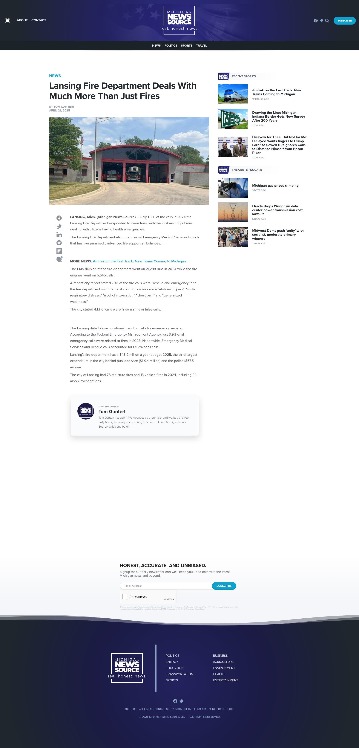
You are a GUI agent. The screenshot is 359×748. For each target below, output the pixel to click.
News (156, 46)
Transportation (179, 674)
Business (220, 656)
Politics (171, 46)
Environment (224, 668)
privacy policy (233, 607)
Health (219, 674)
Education (175, 668)
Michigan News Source (127, 668)
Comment (59, 259)
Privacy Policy (181, 709)
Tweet (59, 226)
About (22, 20)
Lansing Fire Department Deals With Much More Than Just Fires (179, 21)
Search (327, 20)
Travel (201, 46)
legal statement (128, 609)
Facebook (316, 20)
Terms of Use (199, 609)
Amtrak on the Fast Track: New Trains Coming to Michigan (139, 261)
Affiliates (145, 709)
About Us (130, 709)
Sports (186, 46)
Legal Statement (204, 709)
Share (59, 218)
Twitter (321, 20)
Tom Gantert (64, 107)
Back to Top (226, 709)
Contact (38, 20)
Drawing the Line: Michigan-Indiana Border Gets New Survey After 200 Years (278, 117)
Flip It (59, 251)
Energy (172, 662)
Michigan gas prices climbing (275, 185)
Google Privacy (185, 609)
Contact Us (162, 709)
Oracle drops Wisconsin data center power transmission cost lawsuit (277, 210)
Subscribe (345, 20)
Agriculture (223, 662)
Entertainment (225, 680)
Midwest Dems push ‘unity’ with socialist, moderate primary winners (278, 235)
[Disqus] (129, 496)
